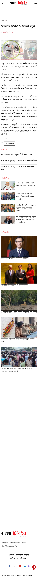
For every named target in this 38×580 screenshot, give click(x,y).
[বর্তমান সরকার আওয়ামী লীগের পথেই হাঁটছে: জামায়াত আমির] (19, 186)
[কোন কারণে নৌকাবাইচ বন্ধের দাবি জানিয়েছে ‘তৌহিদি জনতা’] (19, 331)
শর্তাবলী (24, 543)
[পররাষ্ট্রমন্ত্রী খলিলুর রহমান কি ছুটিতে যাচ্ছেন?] (19, 276)
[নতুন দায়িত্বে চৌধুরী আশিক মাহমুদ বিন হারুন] (19, 249)
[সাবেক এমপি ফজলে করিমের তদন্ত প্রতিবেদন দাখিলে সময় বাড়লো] (19, 197)
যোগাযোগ (5, 543)
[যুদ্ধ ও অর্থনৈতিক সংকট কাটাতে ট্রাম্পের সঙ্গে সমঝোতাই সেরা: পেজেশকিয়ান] (19, 221)
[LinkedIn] (25, 566)
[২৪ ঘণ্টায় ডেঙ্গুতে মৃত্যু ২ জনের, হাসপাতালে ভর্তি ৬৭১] (19, 169)
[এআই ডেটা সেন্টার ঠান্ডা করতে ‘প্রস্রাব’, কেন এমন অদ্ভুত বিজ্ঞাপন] (19, 209)
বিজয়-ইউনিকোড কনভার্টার (9, 546)
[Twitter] (14, 566)
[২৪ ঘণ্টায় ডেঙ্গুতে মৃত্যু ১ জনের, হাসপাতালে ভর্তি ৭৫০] (19, 162)
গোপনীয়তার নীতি (15, 543)
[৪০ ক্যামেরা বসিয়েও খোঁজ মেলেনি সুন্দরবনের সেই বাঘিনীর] (19, 303)
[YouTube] (20, 566)
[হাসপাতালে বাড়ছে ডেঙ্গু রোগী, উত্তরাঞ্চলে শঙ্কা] (19, 155)
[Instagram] (29, 566)
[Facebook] (9, 566)
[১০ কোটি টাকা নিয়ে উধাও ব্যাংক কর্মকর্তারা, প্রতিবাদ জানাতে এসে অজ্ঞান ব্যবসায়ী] (19, 360)
